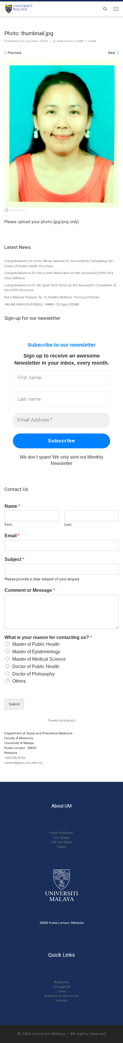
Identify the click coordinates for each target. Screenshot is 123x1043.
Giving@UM (61, 987)
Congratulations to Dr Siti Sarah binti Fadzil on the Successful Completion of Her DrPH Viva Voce (60, 287)
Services (62, 1000)
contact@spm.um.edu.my (23, 763)
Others (19, 681)
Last (68, 524)
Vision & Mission (61, 833)
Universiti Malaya (48, 1034)
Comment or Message (30, 590)
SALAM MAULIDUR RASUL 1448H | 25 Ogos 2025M (41, 304)
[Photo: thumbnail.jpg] (61, 135)
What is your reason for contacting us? (48, 637)
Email (12, 535)
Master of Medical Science (39, 659)
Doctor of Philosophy (33, 674)
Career (61, 847)
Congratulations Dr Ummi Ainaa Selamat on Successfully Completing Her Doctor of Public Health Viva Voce (58, 263)
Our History (61, 838)
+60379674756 (14, 758)
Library (61, 991)
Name (12, 506)
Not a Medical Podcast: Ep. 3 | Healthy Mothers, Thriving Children (52, 297)
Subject (14, 559)
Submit (14, 704)
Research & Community (61, 996)
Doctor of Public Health (35, 666)
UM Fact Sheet (61, 842)
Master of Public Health (35, 644)
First (8, 524)
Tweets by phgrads (62, 720)
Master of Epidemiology (36, 651)
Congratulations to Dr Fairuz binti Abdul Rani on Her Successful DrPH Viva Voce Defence (58, 275)
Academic (61, 982)
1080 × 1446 (85, 41)
